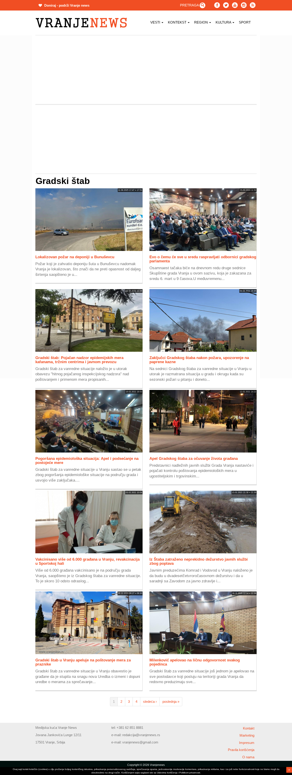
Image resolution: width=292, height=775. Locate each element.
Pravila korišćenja (241, 750)
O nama (248, 757)
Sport (245, 22)
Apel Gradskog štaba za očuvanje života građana (193, 458)
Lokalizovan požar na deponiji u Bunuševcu (74, 257)
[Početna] (83, 23)
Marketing (247, 735)
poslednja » (170, 701)
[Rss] (253, 5)
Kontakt (248, 728)
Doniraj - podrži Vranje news (66, 5)
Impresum (246, 743)
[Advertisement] (146, 70)
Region (201, 22)
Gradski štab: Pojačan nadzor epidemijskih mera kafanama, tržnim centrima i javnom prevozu (79, 360)
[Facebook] (217, 5)
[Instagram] (244, 5)
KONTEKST (177, 22)
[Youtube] (235, 5)
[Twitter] (226, 5)
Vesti (155, 22)
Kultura (224, 22)
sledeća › (150, 701)
